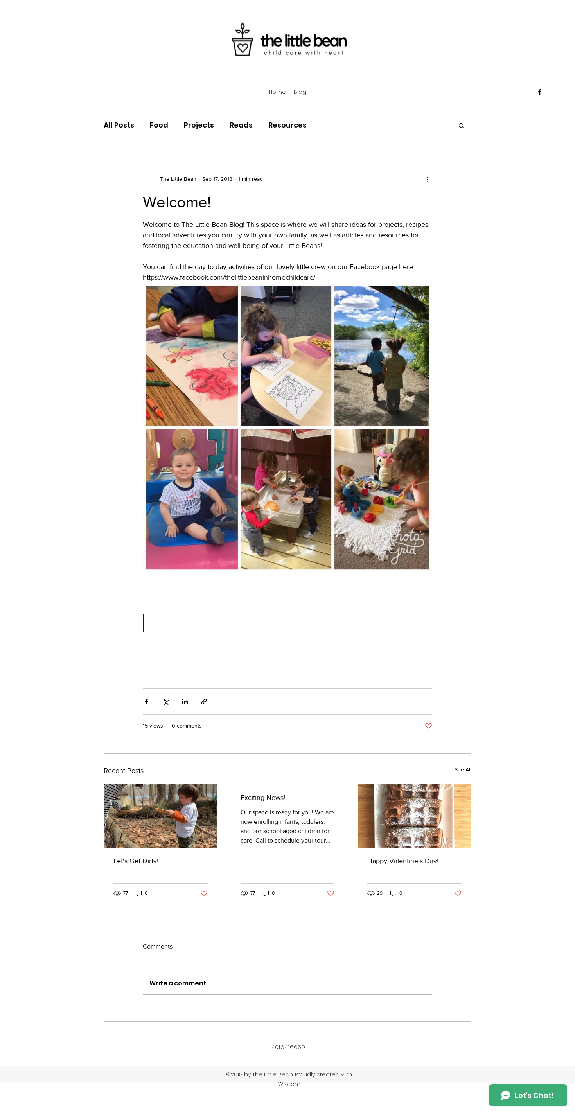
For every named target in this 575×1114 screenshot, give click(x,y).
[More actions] (427, 178)
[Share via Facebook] (146, 701)
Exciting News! (263, 797)
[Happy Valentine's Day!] (414, 816)
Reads (241, 125)
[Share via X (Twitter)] (165, 701)
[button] (461, 125)
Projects (199, 125)
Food (159, 125)
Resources (287, 125)
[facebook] (540, 92)
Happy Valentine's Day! (402, 861)
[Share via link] (204, 701)
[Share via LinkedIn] (185, 701)
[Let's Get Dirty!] (160, 816)
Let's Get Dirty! (135, 861)
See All (463, 769)
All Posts (119, 125)
